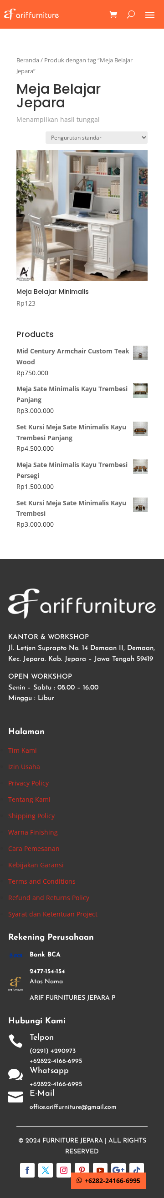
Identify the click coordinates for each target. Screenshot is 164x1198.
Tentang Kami (29, 799)
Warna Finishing (33, 832)
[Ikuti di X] (45, 1170)
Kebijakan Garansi (36, 865)
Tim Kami (22, 750)
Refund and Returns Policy (48, 897)
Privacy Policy (28, 783)
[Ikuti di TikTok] (136, 1170)
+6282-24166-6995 (112, 1180)
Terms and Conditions (42, 881)
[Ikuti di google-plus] (118, 1170)
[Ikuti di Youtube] (100, 1170)
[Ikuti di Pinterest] (82, 1170)
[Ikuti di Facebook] (27, 1170)
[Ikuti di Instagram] (63, 1170)
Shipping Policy (31, 815)
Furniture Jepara (72, 1141)
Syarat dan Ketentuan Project (52, 914)
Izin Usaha (24, 766)
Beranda (27, 60)
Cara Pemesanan (34, 848)
